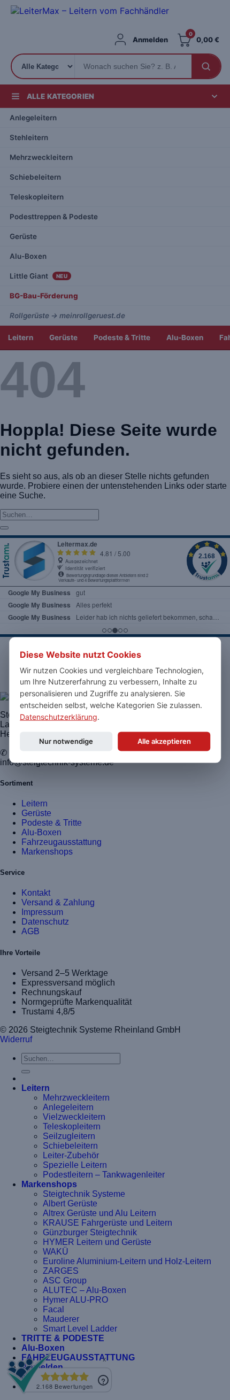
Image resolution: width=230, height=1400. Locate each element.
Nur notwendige (66, 741)
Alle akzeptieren (164, 741)
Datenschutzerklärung (58, 716)
